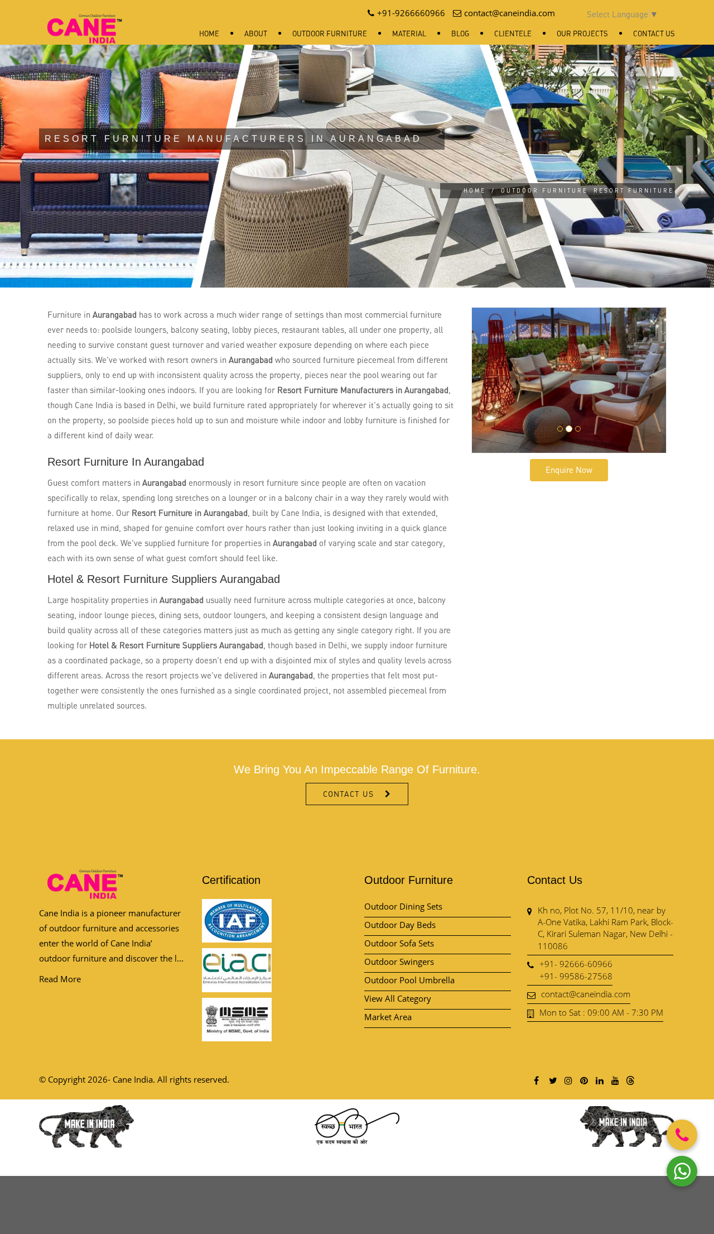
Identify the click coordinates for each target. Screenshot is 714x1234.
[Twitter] (552, 1080)
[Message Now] (682, 1171)
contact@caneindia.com (585, 993)
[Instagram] (568, 1080)
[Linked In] (599, 1080)
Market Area (388, 1016)
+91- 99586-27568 (575, 976)
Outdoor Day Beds (400, 924)
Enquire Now (569, 470)
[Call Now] (682, 1135)
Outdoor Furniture (329, 33)
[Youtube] (615, 1080)
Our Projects (582, 33)
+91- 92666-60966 (575, 963)
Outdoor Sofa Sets (399, 943)
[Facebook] (536, 1080)
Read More (60, 978)
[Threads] (630, 1080)
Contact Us (654, 33)
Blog (460, 33)
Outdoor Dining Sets (403, 906)
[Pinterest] (583, 1080)
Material (409, 33)
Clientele (513, 33)
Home (209, 33)
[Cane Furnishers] (85, 20)
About (255, 33)
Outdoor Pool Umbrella (409, 980)
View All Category (397, 998)
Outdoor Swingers (399, 961)
